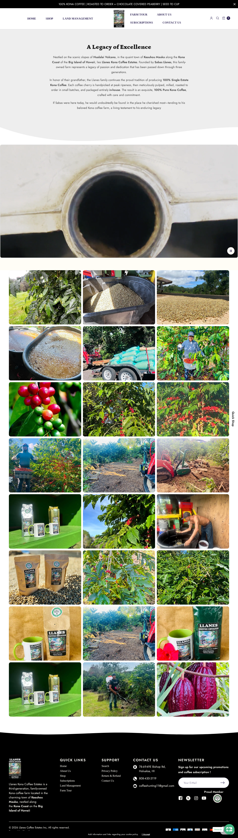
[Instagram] (196, 800)
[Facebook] (180, 800)
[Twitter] (188, 800)
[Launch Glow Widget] (229, 829)
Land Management (78, 18)
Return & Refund (111, 775)
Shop (49, 18)
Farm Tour (138, 14)
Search (105, 766)
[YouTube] (204, 800)
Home (31, 18)
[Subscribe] (224, 782)
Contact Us (172, 22)
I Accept (146, 834)
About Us (164, 14)
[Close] (234, 4)
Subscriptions (141, 22)
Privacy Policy (110, 770)
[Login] (211, 18)
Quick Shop (233, 419)
